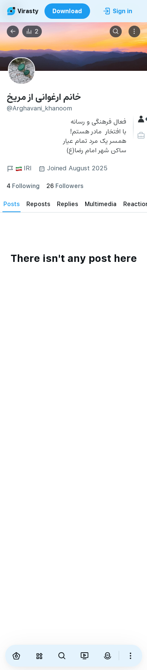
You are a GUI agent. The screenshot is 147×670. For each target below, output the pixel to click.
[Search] (116, 32)
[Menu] (135, 32)
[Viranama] (84, 655)
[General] (142, 119)
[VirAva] (107, 655)
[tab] (11, 203)
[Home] (16, 655)
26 (64, 186)
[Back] (13, 32)
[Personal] (142, 135)
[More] (130, 655)
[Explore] (39, 655)
